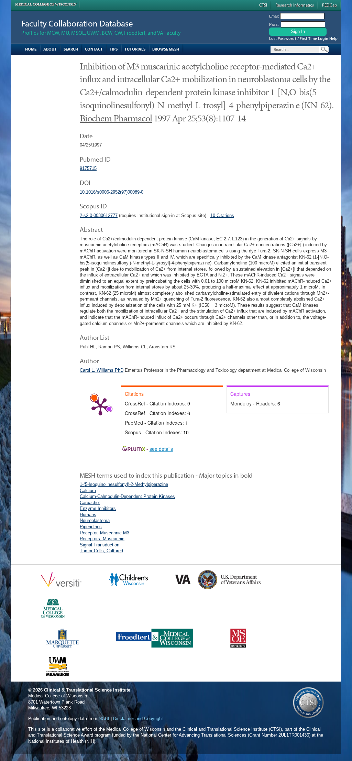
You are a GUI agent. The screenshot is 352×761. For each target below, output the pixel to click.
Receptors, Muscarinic (102, 538)
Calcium (88, 490)
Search (71, 49)
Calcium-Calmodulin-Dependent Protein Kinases (127, 496)
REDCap (329, 5)
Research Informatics (294, 5)
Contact (94, 49)
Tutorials (134, 49)
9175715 (88, 168)
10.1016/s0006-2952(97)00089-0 (111, 192)
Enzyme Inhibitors (98, 508)
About (50, 49)
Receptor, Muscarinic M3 (104, 532)
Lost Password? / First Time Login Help (303, 38)
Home (30, 49)
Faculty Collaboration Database (77, 23)
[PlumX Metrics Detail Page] (100, 406)
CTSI (263, 5)
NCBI (104, 718)
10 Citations (222, 215)
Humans (88, 514)
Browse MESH (165, 49)
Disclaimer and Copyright (138, 718)
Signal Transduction (99, 544)
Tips (114, 49)
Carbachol (90, 502)
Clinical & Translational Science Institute (87, 690)
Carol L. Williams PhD (101, 370)
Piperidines (91, 526)
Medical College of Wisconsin (45, 4)
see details (161, 448)
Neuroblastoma (95, 520)
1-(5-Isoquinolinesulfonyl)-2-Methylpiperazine (124, 484)
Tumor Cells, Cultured (101, 550)
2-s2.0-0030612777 (99, 215)
